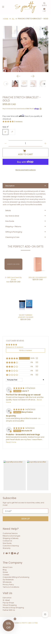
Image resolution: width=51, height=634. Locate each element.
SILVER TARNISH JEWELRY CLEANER (25, 316)
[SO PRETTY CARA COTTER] (25, 7)
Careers (6, 574)
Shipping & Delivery (10, 538)
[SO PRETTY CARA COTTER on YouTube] (7, 554)
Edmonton (7, 598)
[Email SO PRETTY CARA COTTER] (15, 554)
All (13, 19)
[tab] (25, 185)
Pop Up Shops (8, 602)
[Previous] (18, 76)
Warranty (6, 548)
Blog (5, 570)
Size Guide (7, 543)
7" (12, 132)
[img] (19, 388)
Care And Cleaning (11, 546)
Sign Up (25, 518)
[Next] (33, 76)
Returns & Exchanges (11, 536)
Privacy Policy (8, 584)
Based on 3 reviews (14, 347)
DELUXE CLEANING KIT (38, 277)
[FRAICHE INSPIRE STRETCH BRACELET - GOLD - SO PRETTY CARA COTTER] (25, 49)
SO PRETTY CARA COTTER (28, 623)
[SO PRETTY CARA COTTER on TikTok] (18, 554)
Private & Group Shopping (13, 607)
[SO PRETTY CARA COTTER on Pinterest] (9, 554)
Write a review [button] (25, 350)
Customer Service (10, 533)
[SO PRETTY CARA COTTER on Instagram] (12, 554)
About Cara (7, 567)
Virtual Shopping (10, 605)
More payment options (26, 170)
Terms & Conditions (11, 587)
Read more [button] (11, 442)
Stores (5, 572)
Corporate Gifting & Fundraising (16, 577)
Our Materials (8, 579)
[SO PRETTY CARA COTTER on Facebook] (4, 554)
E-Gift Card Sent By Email (13, 278)
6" (5, 132)
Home (5, 19)
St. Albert (6, 600)
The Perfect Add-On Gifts (25, 246)
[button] (8, 121)
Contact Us (7, 541)
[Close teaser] (15, 619)
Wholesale (7, 582)
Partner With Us (9, 610)
